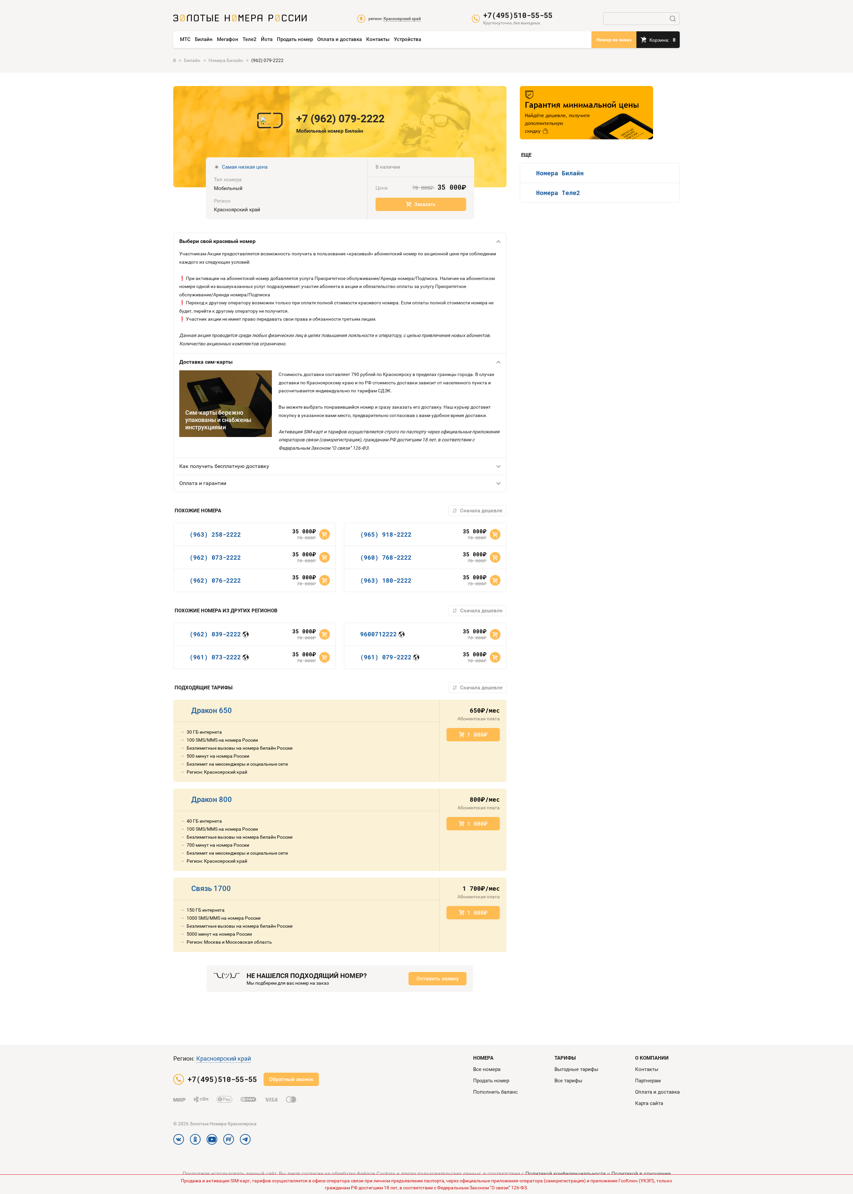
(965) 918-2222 (386, 534)
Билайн (204, 39)
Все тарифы (568, 1081)
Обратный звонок (291, 1079)
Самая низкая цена (245, 167)
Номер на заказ (613, 39)
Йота (267, 39)
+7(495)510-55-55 (517, 15)
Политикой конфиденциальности (565, 1174)
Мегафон (227, 39)
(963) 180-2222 (386, 580)
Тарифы (565, 1058)
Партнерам (648, 1081)
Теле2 (250, 39)
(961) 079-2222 (386, 657)
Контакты (378, 39)
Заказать (424, 204)
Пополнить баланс (495, 1092)
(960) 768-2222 (386, 557)
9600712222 (378, 634)
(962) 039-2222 (215, 634)
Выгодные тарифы (576, 1069)
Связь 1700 (211, 888)
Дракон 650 (211, 710)
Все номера (486, 1069)
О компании (652, 1058)
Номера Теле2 (558, 193)
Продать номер (295, 39)
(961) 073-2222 (215, 657)
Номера (483, 1058)
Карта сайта (649, 1103)
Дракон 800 (211, 799)
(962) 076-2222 (215, 580)
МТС (185, 39)
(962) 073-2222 (215, 557)
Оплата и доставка (339, 39)
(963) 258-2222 (215, 534)
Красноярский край (223, 1058)
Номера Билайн (560, 173)
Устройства (407, 39)
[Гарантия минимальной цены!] (586, 112)
